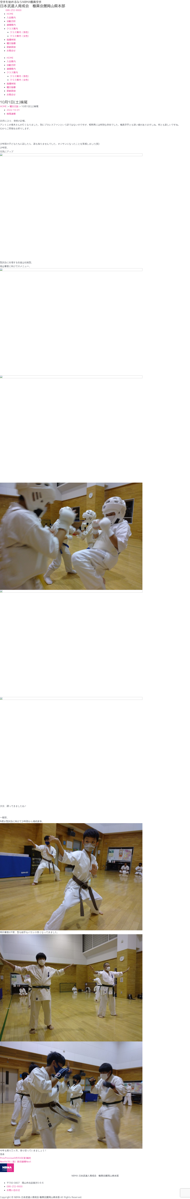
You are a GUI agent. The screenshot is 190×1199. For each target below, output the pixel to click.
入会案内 (11, 17)
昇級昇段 (11, 47)
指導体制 (11, 39)
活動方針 (11, 21)
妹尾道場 (11, 113)
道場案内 (11, 24)
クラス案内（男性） (20, 32)
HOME (10, 13)
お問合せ (11, 50)
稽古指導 (11, 43)
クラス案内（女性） (20, 36)
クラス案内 (12, 28)
